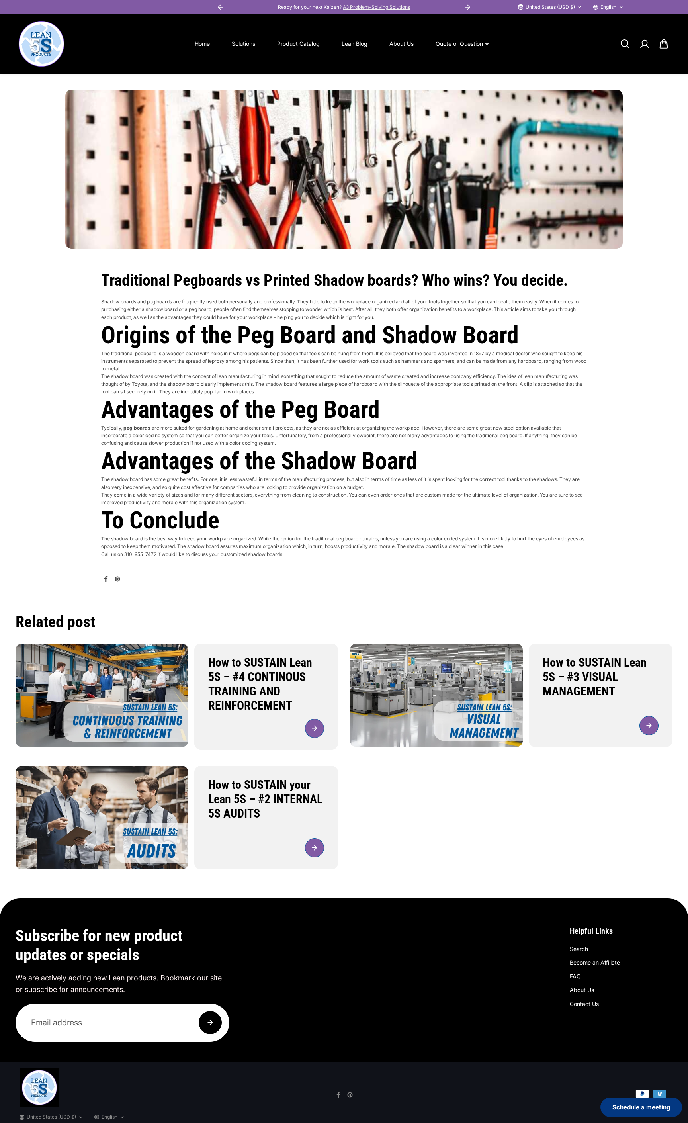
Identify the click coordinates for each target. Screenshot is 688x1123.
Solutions (243, 43)
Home (202, 43)
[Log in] (644, 44)
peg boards (136, 428)
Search (579, 948)
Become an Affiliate (595, 962)
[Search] (624, 44)
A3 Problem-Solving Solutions (376, 7)
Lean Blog (354, 43)
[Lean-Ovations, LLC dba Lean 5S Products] (41, 44)
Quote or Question (459, 43)
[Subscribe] (210, 1022)
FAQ (575, 976)
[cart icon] (663, 44)
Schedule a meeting (641, 1107)
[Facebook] (106, 579)
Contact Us (584, 1003)
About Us (401, 43)
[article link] (314, 728)
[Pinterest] (117, 579)
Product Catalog (298, 43)
